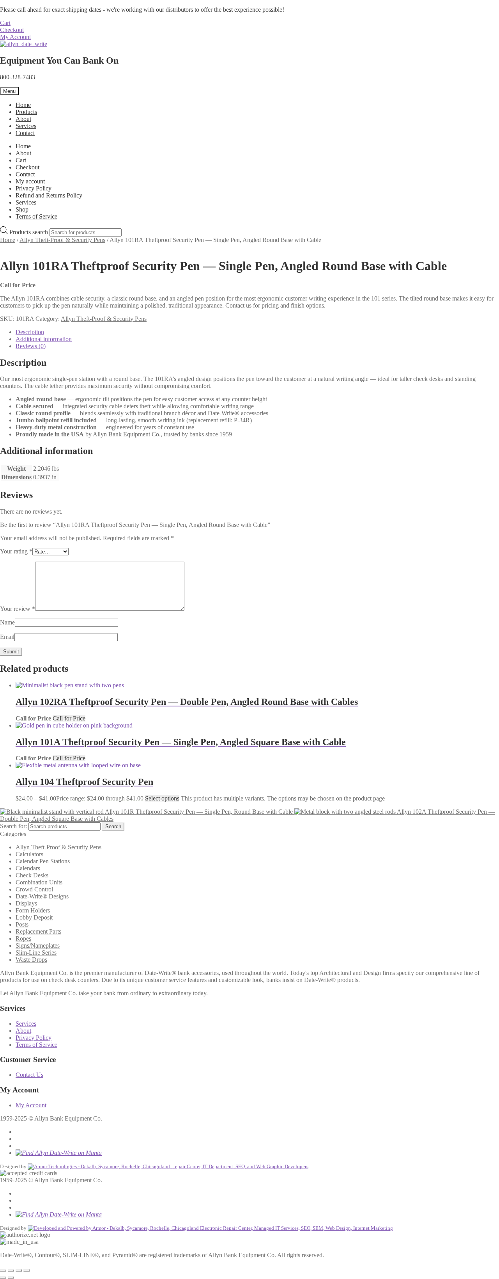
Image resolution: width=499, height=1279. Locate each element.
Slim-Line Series (36, 952)
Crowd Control (34, 889)
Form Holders (33, 910)
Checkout (12, 30)
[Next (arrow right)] (11, 1277)
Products (26, 112)
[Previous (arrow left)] (3, 1277)
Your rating (16, 551)
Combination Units (39, 882)
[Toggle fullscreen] (11, 1270)
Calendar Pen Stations (43, 861)
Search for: (13, 826)
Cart (5, 23)
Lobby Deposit (34, 917)
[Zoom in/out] (3, 1270)
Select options (162, 798)
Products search (29, 232)
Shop (22, 209)
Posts (22, 924)
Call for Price (69, 718)
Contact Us (29, 1074)
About (23, 119)
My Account (15, 37)
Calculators (29, 854)
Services (26, 126)
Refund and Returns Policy (49, 195)
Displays (26, 903)
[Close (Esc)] (26, 1270)
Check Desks (32, 875)
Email (7, 636)
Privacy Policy (33, 188)
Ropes (23, 938)
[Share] (19, 1270)
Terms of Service (36, 216)
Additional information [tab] (44, 339)
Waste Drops (31, 959)
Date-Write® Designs (42, 896)
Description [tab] (30, 332)
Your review (17, 608)
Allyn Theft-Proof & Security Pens (62, 240)
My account (30, 181)
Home (23, 104)
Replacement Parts (38, 931)
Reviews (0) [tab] (31, 346)
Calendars (28, 868)
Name (7, 622)
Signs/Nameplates (38, 945)
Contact (25, 133)
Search (113, 826)
